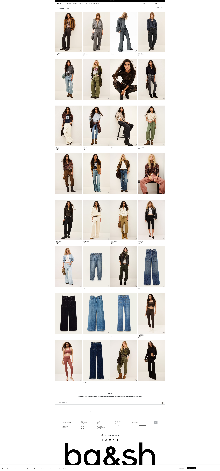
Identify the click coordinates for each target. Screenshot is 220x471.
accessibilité (64, 427)
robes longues (83, 428)
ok (155, 422)
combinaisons (83, 421)
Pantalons (60, 402)
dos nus (82, 426)
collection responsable (101, 427)
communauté (99, 426)
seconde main (99, 428)
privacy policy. (11, 469)
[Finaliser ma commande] (162, 3)
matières (98, 422)
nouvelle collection (118, 423)
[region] (110, 468)
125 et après (117, 422)
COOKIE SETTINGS (181, 468)
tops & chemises (84, 422)
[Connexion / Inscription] (159, 3)
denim (82, 427)
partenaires (99, 423)
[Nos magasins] (156, 3)
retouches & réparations (67, 422)
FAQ (63, 421)
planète (98, 421)
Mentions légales (65, 426)
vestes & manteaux (84, 423)
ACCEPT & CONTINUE (191, 468)
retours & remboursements (67, 423)
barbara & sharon (118, 421)
